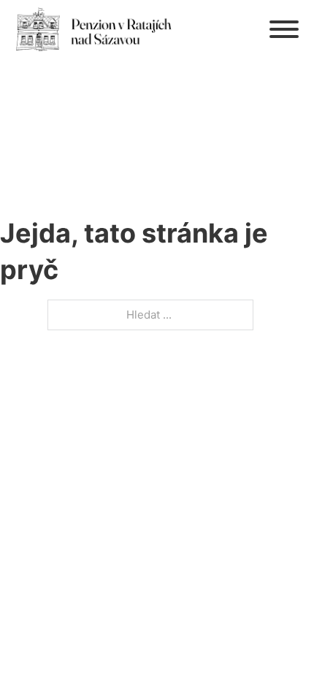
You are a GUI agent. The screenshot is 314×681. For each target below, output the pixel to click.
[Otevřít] (284, 29)
